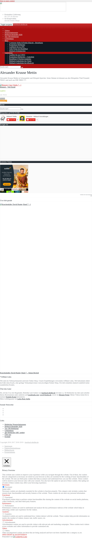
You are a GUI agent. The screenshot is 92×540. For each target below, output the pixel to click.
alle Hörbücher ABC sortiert (15, 433)
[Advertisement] (46, 143)
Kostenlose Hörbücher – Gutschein (21, 57)
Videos (7, 31)
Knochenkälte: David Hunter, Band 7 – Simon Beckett (19, 373)
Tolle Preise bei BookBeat (18, 49)
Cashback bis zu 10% (16, 47)
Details (2, 99)
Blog (6, 41)
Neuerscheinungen (11, 33)
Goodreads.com (33, 395)
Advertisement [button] (7, 520)
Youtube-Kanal (11, 397)
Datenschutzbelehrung (12, 448)
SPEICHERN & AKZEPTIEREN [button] (14, 535)
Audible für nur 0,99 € (17, 55)
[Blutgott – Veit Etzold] (10, 85)
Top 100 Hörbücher (12, 37)
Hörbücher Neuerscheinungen (15, 424)
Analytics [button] (5, 512)
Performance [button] (6, 503)
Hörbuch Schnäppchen (17, 51)
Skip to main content (7, 1)
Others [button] (4, 528)
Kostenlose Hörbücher (17, 45)
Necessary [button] (6, 485)
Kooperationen (9, 452)
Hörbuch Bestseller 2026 (13, 35)
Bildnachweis (9, 450)
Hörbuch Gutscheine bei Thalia (20, 61)
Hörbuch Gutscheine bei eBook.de (21, 63)
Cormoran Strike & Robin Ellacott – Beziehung (26, 43)
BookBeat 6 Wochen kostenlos (20, 59)
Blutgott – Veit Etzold (7, 87)
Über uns (8, 435)
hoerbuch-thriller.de (20, 24)
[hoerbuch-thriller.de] (33, 11)
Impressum (8, 446)
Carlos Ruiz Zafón (23, 399)
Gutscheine (9, 53)
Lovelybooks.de (45, 395)
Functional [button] (6, 495)
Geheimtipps (9, 39)
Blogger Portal (64, 395)
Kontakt (7, 437)
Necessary (8, 487)
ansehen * (3, 101)
